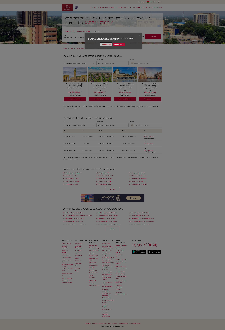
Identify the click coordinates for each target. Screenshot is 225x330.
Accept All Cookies (119, 44)
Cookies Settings (106, 44)
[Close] (139, 35)
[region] (113, 41)
